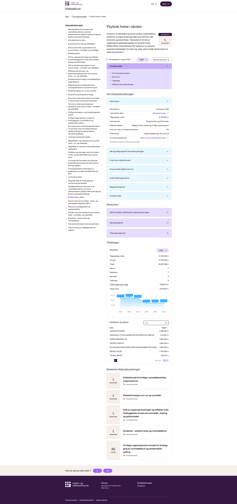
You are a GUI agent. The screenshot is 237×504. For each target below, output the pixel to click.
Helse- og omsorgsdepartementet (153, 138)
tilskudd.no (73, 8)
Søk (152, 4)
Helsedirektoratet (159, 113)
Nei (108, 471)
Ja (97, 471)
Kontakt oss (141, 486)
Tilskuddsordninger (79, 16)
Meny (164, 4)
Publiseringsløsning (101, 500)
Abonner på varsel (160, 60)
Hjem (67, 16)
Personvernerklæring (71, 500)
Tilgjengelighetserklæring (86, 500)
